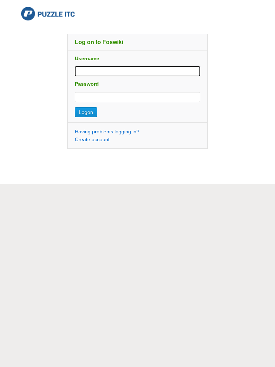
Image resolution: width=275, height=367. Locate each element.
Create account (92, 139)
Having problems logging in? (107, 131)
